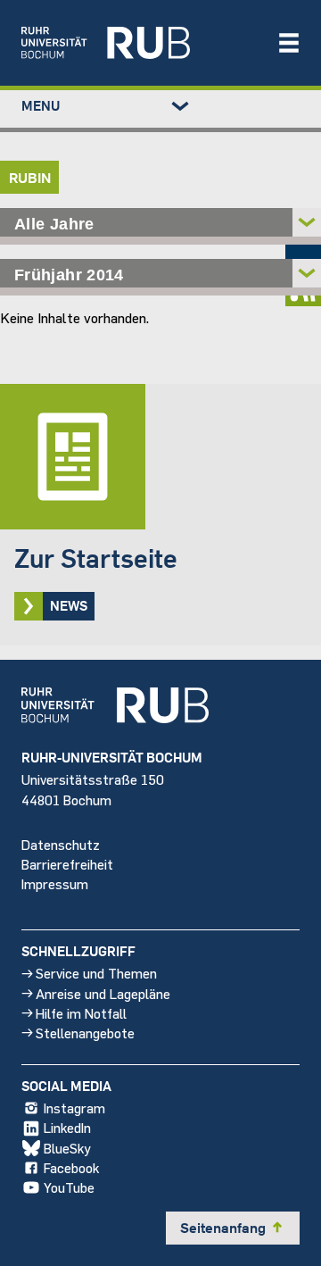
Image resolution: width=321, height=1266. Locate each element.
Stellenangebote (85, 1032)
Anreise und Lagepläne (103, 993)
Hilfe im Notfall (81, 1012)
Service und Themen (96, 972)
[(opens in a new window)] (140, 43)
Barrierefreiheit (67, 863)
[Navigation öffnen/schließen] (289, 42)
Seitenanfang (232, 1228)
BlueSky (67, 1147)
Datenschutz (60, 844)
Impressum (54, 883)
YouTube (69, 1187)
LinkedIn (67, 1127)
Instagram (74, 1107)
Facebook (71, 1167)
